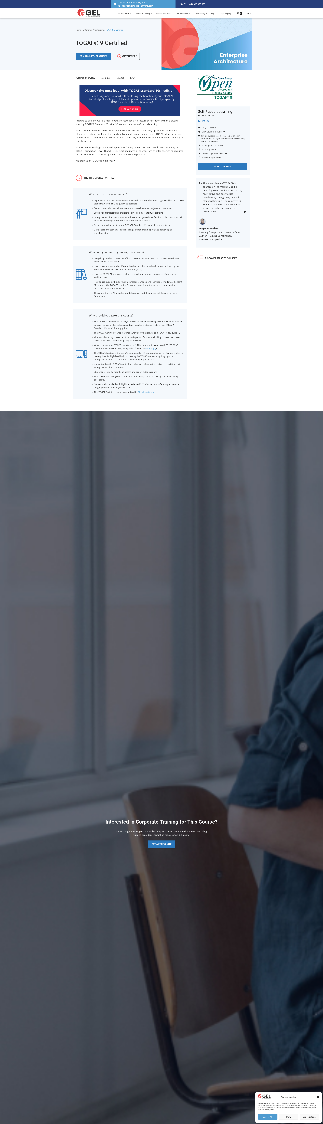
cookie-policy (269, 1110)
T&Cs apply (150, 348)
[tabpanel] (130, 125)
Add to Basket (222, 166)
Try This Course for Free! (99, 177)
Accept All (267, 1117)
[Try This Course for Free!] (79, 178)
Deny (288, 1117)
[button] (318, 1097)
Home (78, 30)
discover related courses (221, 258)
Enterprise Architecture (93, 30)
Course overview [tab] (85, 77)
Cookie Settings (309, 1117)
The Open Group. (146, 392)
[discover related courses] (200, 258)
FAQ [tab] (132, 77)
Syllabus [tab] (106, 77)
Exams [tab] (120, 77)
